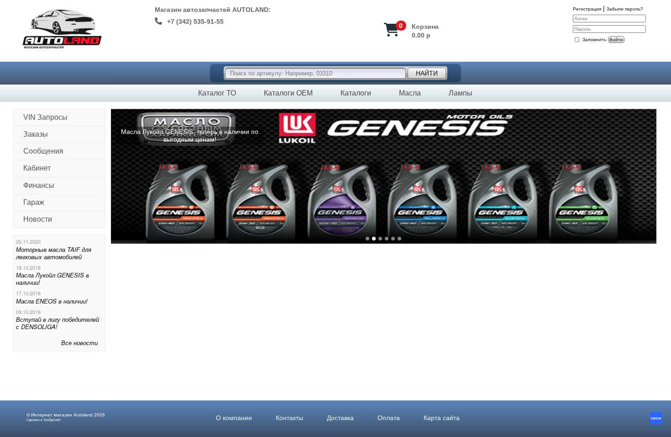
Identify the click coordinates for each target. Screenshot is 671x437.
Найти (427, 73)
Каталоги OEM (288, 93)
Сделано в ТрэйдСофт (43, 419)
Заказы (35, 134)
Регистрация (587, 8)
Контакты (289, 417)
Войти (616, 39)
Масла (410, 93)
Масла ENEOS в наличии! (52, 301)
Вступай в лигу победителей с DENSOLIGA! (57, 323)
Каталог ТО (217, 93)
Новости (37, 219)
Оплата (388, 417)
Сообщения (43, 151)
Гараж (33, 202)
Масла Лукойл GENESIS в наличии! (52, 279)
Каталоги (356, 93)
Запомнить (594, 39)
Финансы (38, 185)
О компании (234, 417)
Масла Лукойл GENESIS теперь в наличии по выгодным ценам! (189, 135)
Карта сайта (442, 417)
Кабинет (37, 168)
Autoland (83, 414)
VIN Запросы (45, 117)
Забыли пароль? (625, 8)
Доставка (340, 417)
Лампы (460, 93)
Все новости (79, 342)
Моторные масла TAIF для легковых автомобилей (53, 253)
